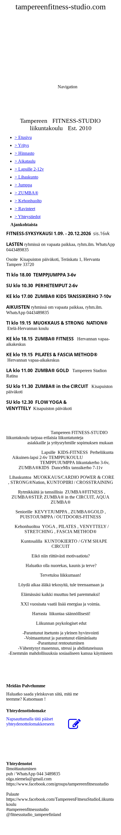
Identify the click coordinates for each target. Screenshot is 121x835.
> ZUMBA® (26, 192)
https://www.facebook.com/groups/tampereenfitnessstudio (57, 784)
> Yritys (22, 145)
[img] (60, 39)
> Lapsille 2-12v (29, 169)
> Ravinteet (25, 208)
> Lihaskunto (26, 177)
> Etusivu (23, 137)
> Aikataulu (25, 161)
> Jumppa (23, 185)
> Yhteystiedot (28, 216)
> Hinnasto (24, 153)
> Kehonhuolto (28, 200)
